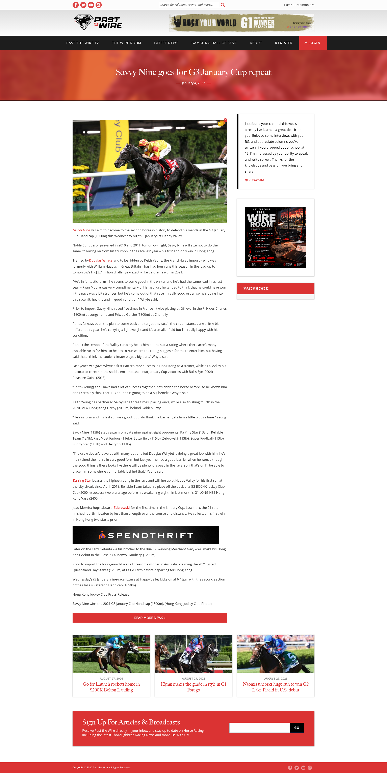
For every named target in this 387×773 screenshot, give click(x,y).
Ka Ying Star (82, 480)
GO (296, 727)
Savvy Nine (81, 230)
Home (288, 5)
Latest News (166, 43)
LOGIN (314, 43)
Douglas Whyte (100, 260)
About (256, 43)
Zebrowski (122, 507)
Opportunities (304, 5)
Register (284, 43)
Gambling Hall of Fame (214, 43)
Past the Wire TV (82, 43)
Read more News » (150, 618)
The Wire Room (126, 43)
